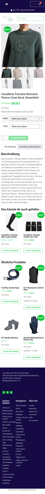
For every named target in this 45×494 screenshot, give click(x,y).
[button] (7, 4)
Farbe (5, 126)
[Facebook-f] (3, 392)
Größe (5, 118)
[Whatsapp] (7, 392)
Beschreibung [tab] (10, 147)
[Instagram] (11, 392)
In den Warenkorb (18, 138)
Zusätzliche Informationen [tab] (30, 147)
